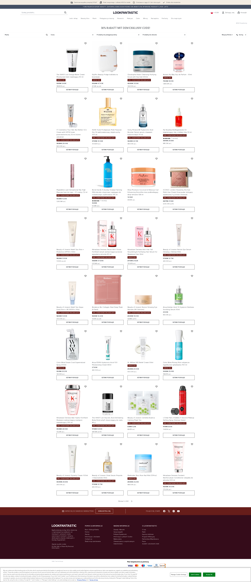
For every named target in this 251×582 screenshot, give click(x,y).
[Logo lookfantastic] (125, 12)
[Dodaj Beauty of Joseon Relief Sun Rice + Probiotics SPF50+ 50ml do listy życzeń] (85, 218)
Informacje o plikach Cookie (123, 537)
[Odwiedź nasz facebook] (164, 511)
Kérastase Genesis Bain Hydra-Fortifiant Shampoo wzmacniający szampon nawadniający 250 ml (72, 420)
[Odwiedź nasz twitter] (169, 511)
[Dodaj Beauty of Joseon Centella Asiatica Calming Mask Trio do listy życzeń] (156, 386)
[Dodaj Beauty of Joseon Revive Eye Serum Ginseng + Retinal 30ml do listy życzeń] (192, 218)
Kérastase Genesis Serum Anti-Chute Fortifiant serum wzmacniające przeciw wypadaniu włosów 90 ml (107, 252)
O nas (144, 529)
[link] (228, 13)
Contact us (88, 539)
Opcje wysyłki (118, 532)
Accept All (209, 574)
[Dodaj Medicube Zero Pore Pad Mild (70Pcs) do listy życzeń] (156, 444)
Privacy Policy (81, 580)
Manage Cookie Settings (178, 574)
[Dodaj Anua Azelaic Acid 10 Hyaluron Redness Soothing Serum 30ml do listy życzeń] (192, 276)
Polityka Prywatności (120, 534)
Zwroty (87, 534)
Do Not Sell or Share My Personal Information (63, 547)
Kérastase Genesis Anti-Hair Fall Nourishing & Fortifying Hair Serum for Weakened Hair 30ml (142, 252)
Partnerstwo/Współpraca (150, 539)
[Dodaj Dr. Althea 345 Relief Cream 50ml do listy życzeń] (156, 331)
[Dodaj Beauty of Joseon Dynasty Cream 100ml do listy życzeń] (85, 444)
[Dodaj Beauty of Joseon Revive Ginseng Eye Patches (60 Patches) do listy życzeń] (156, 276)
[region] (125, 575)
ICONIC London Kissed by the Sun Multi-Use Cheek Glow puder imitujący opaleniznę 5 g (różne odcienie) (178, 192)
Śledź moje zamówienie (93, 541)
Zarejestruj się (104, 511)
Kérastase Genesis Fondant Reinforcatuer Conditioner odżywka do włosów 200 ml (178, 477)
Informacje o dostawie (92, 537)
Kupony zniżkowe (148, 534)
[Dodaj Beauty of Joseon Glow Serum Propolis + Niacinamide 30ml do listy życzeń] (121, 444)
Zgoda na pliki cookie (59, 544)
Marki (144, 532)
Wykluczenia (118, 539)
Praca (144, 541)
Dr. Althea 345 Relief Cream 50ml (140, 362)
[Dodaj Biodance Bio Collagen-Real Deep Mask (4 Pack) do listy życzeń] (121, 276)
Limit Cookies (195, 574)
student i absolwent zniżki (150, 544)
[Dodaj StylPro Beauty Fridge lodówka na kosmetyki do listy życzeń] (121, 43)
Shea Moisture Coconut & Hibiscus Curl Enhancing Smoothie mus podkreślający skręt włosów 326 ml (143, 192)
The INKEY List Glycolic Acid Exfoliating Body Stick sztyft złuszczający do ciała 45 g (107, 420)
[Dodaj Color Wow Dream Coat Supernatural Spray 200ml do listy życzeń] (85, 331)
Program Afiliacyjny (148, 537)
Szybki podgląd (72, 90)
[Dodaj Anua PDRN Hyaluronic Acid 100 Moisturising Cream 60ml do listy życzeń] (121, 331)
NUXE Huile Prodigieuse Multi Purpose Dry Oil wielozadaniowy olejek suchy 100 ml (107, 132)
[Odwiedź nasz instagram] (173, 511)
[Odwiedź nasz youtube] (178, 511)
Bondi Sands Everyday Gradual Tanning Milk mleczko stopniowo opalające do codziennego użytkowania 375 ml (107, 192)
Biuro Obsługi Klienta (92, 529)
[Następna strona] (132, 501)
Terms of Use (93, 580)
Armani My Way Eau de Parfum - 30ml (177, 74)
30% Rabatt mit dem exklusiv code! (125, 28)
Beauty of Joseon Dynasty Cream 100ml (72, 475)
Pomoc (87, 532)
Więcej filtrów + (227, 35)
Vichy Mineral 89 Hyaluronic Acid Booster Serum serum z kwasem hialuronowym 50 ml (140, 132)
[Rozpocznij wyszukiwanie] (65, 12)
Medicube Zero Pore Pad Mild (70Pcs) (142, 475)
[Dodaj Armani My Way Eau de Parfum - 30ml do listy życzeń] (192, 43)
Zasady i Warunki (119, 529)
